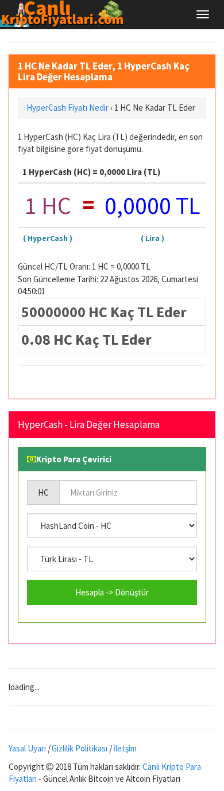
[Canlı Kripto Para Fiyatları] (65, 14)
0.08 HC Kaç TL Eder (86, 339)
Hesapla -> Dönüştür (112, 592)
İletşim (125, 748)
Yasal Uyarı (27, 748)
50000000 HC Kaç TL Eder (104, 311)
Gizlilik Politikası (79, 748)
